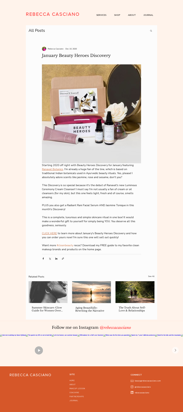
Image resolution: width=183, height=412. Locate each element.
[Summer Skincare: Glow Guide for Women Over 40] (48, 292)
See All (151, 276)
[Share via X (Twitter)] (49, 258)
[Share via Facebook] (43, 258)
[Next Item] (175, 350)
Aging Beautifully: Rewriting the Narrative (89, 309)
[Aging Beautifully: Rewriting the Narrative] (91, 292)
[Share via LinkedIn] (56, 258)
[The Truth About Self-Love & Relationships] (134, 292)
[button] (101, 15)
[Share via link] (63, 258)
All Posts (37, 30)
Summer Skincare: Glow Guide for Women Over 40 (47, 309)
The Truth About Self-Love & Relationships (132, 309)
